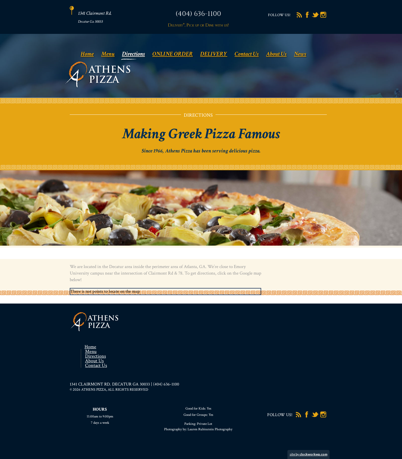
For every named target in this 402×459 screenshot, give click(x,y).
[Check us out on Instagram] (323, 17)
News (300, 54)
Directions (133, 54)
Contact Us (247, 54)
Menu (108, 54)
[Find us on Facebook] (307, 17)
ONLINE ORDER (172, 54)
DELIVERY (213, 54)
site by (308, 454)
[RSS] (299, 17)
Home (87, 54)
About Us (276, 54)
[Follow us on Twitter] (315, 17)
